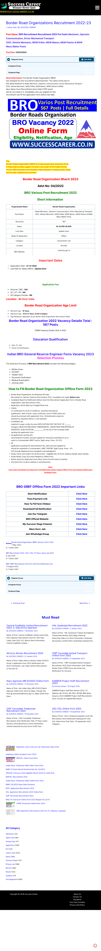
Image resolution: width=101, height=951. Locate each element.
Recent (8, 868)
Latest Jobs (11, 27)
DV (7, 849)
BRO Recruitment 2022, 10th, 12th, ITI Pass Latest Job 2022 (30, 553)
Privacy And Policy (77, 905)
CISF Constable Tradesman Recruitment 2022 (21, 709)
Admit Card (10, 838)
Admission (10, 834)
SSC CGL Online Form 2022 (66, 708)
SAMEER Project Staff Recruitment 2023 (70, 682)
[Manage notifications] (95, 946)
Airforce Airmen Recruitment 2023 (25, 653)
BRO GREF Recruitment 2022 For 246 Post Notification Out (29, 564)
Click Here (81, 493)
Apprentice (10, 845)
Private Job (10, 864)
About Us (77, 894)
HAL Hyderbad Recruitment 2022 (69, 625)
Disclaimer (77, 900)
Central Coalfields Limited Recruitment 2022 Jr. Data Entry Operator (27, 626)
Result (8, 872)
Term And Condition (77, 902)
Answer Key (10, 841)
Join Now (87, 59)
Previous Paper (12, 860)
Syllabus (9, 876)
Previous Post (18, 603)
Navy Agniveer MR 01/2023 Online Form (28, 681)
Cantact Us (77, 897)
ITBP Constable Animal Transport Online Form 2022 (69, 654)
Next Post (85, 603)
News (8, 857)
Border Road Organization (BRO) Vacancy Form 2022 (32, 542)
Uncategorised (11, 879)
